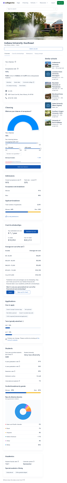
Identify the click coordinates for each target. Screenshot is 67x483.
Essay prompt (39, 53)
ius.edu (10, 91)
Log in (53, 3)
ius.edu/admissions (12, 216)
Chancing (25, 3)
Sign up (60, 3)
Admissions (29, 53)
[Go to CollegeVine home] (8, 3)
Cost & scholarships (18, 53)
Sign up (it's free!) (23, 292)
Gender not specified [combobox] (12, 153)
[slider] (37, 143)
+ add (39, 157)
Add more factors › (23, 167)
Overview (7, 53)
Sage (18, 3)
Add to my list (33, 49)
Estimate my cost (31, 231)
